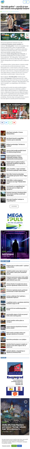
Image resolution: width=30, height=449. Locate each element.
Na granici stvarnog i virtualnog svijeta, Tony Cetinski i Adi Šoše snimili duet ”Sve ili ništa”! (16, 194)
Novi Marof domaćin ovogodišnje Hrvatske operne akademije (15, 139)
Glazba (4, 251)
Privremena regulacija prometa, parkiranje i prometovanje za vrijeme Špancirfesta (17, 290)
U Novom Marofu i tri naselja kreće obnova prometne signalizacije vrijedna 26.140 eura (16, 284)
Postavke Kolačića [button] (6, 446)
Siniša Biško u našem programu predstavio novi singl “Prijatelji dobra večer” (16, 181)
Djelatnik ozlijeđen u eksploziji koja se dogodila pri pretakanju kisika (15, 351)
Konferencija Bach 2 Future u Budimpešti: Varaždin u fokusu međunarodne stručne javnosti (14, 157)
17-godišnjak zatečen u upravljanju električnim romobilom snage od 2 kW (17, 303)
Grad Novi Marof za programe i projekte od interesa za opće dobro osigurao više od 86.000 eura (16, 346)
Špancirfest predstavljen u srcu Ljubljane (16, 339)
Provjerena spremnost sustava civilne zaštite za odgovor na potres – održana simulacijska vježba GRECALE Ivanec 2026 (17, 279)
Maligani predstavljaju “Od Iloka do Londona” (15, 145)
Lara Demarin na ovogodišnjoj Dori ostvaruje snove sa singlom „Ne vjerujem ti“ (15, 188)
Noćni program (8, 254)
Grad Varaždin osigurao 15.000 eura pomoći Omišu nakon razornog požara (16, 315)
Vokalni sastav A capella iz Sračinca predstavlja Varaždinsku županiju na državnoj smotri (15, 163)
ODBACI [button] (19, 445)
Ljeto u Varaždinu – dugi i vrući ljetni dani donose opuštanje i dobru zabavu (16, 169)
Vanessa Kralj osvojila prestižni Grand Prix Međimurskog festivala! (16, 151)
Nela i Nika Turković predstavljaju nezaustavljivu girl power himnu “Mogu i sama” (16, 175)
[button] (2, 122)
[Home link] (3, 1)
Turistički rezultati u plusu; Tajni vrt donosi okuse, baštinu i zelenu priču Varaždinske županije (16, 272)
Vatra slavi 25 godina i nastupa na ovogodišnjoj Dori (15, 200)
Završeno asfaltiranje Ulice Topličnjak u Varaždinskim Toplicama (15, 296)
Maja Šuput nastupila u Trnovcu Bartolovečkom (14, 133)
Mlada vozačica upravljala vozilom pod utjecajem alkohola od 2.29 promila (15, 333)
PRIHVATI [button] (14, 445)
